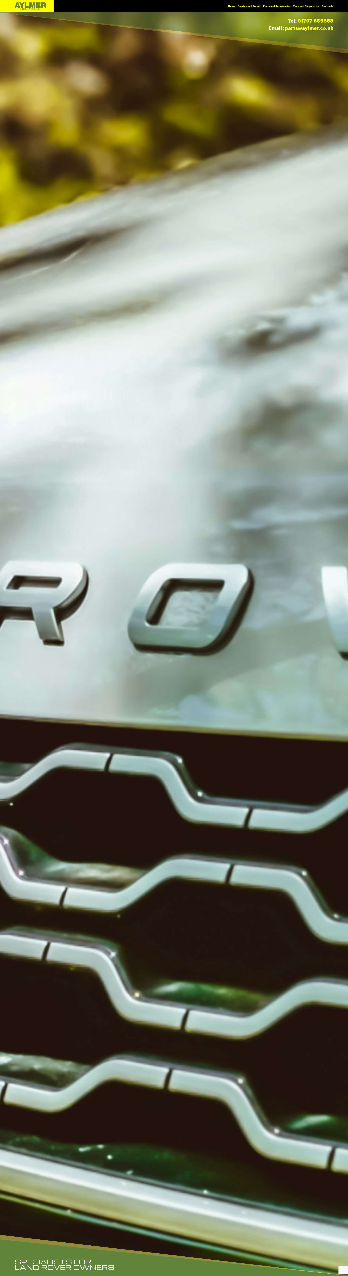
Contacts (327, 6)
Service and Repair (249, 6)
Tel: (310, 21)
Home (231, 6)
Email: (301, 28)
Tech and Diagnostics (306, 6)
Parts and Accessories (276, 6)
